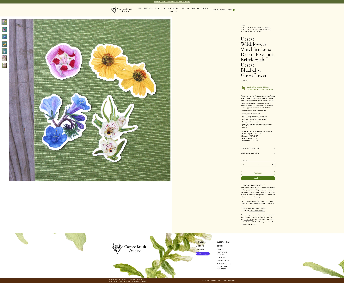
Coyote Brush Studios (257, 211)
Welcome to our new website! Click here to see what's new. (172, 2)
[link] (258, 29)
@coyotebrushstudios (258, 208)
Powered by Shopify (229, 280)
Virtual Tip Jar (248, 220)
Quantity (245, 160)
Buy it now (258, 178)
